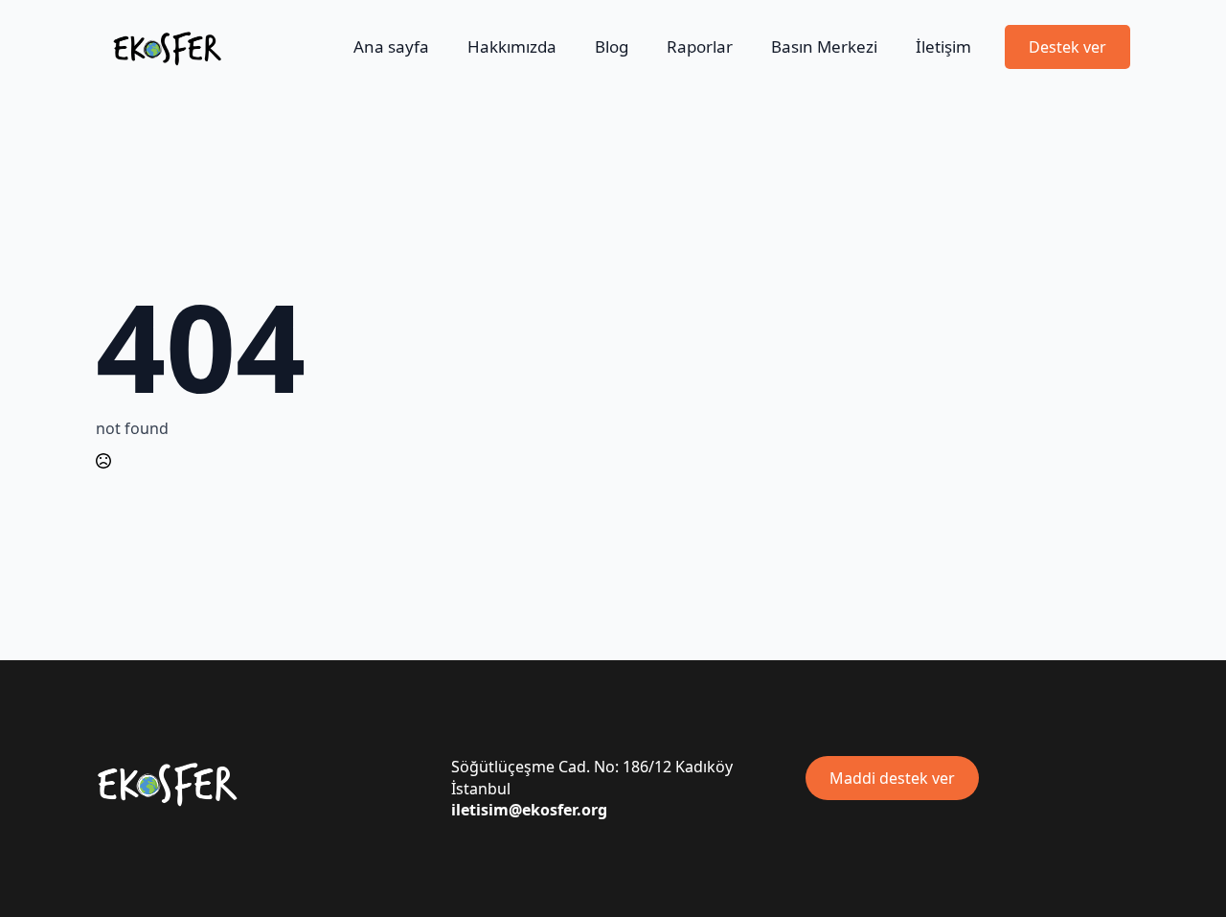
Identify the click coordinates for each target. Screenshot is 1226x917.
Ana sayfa (391, 46)
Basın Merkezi (824, 46)
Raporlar (700, 46)
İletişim (943, 46)
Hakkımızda (511, 46)
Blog (611, 46)
